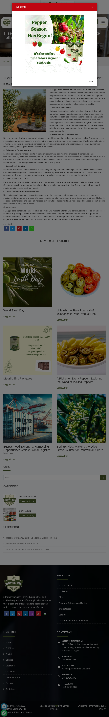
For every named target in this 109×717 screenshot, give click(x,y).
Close (90, 81)
